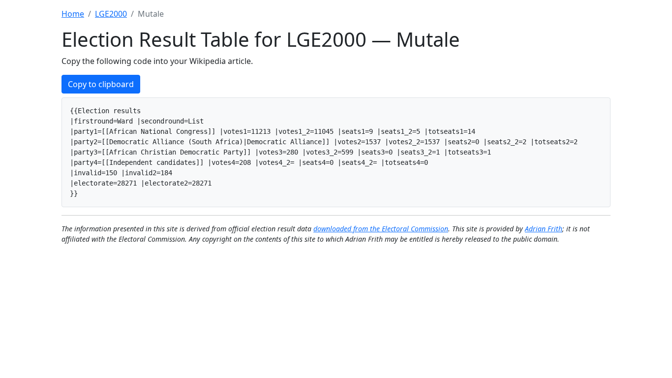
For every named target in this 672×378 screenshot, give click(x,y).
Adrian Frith (543, 228)
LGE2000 (111, 13)
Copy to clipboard (101, 84)
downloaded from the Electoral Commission (380, 228)
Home (72, 13)
